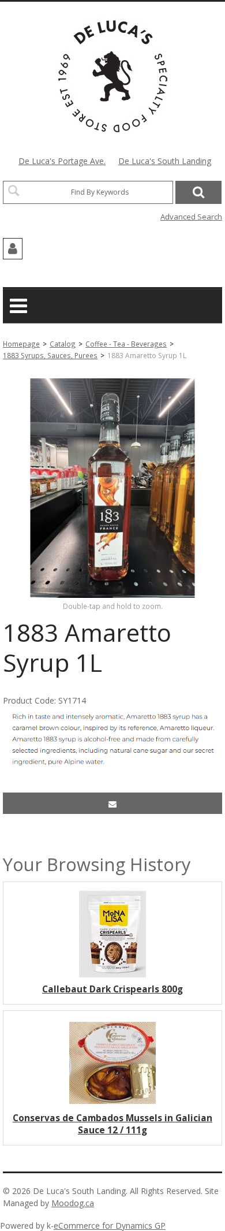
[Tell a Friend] (112, 803)
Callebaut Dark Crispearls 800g (112, 989)
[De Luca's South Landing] (113, 76)
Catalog (63, 343)
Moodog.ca (72, 1202)
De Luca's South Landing (164, 160)
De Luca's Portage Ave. (62, 160)
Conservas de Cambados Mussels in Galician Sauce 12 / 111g (112, 1124)
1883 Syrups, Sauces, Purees (50, 355)
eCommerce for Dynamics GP (110, 1225)
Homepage (21, 343)
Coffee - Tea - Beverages (126, 343)
